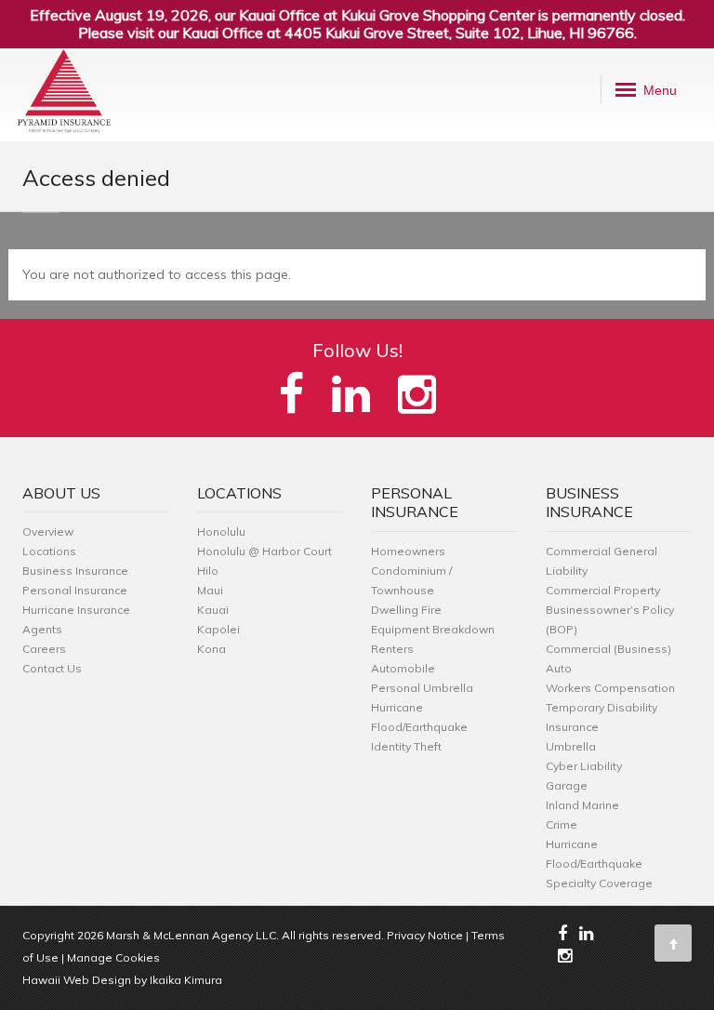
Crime (561, 824)
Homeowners (408, 551)
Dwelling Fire (406, 610)
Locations (49, 551)
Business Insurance (75, 571)
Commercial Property (603, 590)
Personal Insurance (74, 590)
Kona (211, 649)
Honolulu (221, 531)
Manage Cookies (113, 957)
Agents (42, 629)
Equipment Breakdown (433, 629)
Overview (47, 531)
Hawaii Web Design (76, 980)
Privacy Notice (425, 935)
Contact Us (52, 668)
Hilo (207, 571)
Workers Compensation (610, 688)
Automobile (403, 668)
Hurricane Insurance (76, 610)
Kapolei (218, 629)
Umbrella (571, 746)
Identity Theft (406, 746)
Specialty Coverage (599, 883)
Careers (44, 649)
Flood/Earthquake (419, 727)
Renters (392, 649)
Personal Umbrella (422, 688)
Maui (210, 590)
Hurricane (397, 707)
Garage (567, 785)
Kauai (213, 610)
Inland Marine (582, 805)
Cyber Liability (584, 766)
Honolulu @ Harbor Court (264, 551)
